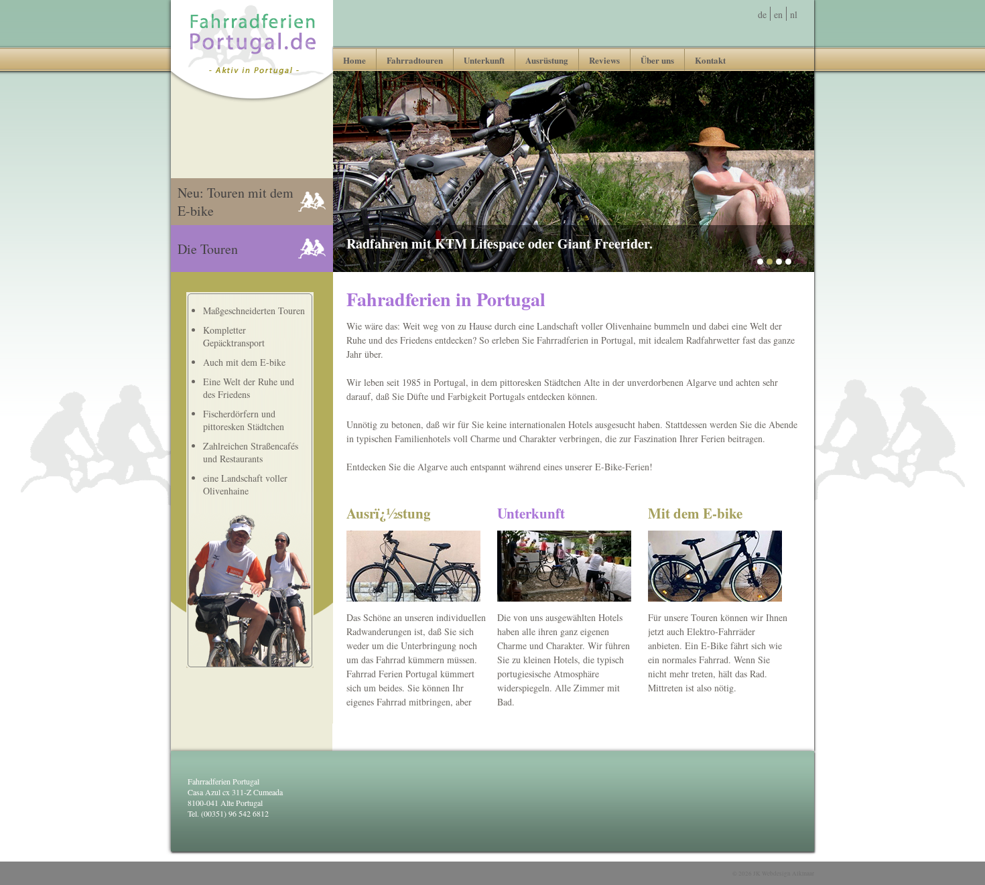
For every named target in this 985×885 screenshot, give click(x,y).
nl (793, 14)
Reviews (604, 60)
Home (354, 60)
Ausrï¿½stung (388, 513)
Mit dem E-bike (695, 513)
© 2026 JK (773, 874)
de (762, 14)
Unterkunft (484, 60)
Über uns (657, 60)
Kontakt (710, 60)
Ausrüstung (546, 60)
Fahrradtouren (415, 60)
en (778, 14)
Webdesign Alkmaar (788, 874)
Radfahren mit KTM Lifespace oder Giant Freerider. (499, 243)
